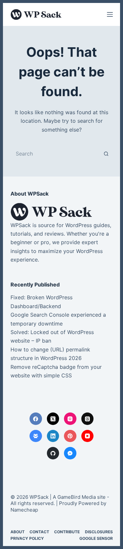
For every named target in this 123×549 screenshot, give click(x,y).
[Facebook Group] (36, 436)
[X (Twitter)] (53, 418)
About (17, 531)
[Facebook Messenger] (70, 453)
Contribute (67, 531)
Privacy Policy (27, 538)
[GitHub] (53, 453)
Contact (39, 531)
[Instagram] (70, 418)
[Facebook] (36, 418)
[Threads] (87, 418)
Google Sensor (96, 538)
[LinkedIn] (53, 436)
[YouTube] (87, 436)
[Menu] (110, 14)
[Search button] (106, 153)
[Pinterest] (70, 436)
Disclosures (99, 531)
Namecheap (24, 510)
